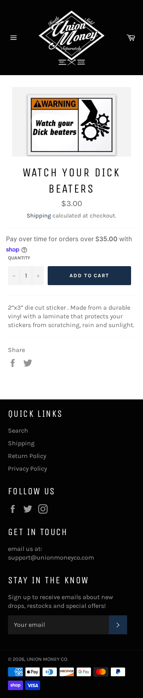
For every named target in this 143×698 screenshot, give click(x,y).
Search (18, 430)
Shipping (39, 215)
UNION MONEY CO (47, 659)
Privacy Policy (27, 468)
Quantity (19, 258)
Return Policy (27, 456)
